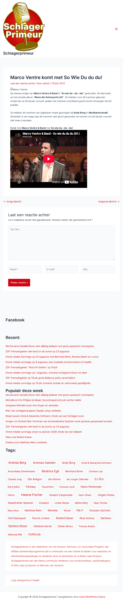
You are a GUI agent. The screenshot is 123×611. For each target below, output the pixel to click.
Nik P (80, 510)
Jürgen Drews (106, 495)
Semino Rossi (17, 526)
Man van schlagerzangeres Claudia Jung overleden (33, 410)
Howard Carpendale (61, 495)
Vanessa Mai (15, 534)
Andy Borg (68, 462)
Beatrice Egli (50, 471)
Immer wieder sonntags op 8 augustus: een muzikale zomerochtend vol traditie (48, 362)
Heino (11, 495)
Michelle (53, 510)
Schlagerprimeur (18, 53)
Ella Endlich (14, 486)
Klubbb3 (44, 503)
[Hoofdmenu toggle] (116, 29)
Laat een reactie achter (22, 83)
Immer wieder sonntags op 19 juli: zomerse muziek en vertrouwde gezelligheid (48, 383)
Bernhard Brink (74, 471)
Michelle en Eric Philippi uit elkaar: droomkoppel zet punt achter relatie (43, 400)
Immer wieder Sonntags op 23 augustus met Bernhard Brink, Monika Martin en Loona (52, 356)
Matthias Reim (33, 510)
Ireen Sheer (84, 495)
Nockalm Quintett (100, 510)
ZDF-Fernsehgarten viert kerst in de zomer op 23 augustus (38, 351)
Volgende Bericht (108, 201)
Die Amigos (35, 479)
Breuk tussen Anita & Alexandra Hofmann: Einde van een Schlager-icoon (45, 416)
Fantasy (31, 486)
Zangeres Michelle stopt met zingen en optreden (32, 405)
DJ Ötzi (99, 479)
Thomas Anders (87, 526)
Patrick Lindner (41, 518)
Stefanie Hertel (43, 526)
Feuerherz (48, 486)
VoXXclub (34, 534)
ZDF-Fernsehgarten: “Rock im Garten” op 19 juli (31, 367)
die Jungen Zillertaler (78, 479)
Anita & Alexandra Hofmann (96, 462)
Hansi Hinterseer (91, 486)
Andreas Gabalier (44, 462)
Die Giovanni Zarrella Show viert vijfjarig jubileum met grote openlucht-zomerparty (50, 346)
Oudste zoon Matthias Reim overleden (26, 442)
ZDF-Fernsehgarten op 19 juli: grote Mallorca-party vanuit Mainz (40, 377)
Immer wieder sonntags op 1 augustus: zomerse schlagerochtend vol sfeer (46, 372)
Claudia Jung (15, 479)
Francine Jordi (66, 486)
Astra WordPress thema (92, 596)
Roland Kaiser (64, 518)
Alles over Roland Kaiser (19, 437)
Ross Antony (87, 518)
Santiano (106, 518)
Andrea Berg (17, 462)
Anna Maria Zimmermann (21, 471)
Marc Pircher (100, 503)
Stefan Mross (65, 526)
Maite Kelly (81, 502)
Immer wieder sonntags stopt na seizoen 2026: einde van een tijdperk (44, 431)
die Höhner (54, 479)
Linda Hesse (62, 502)
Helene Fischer (32, 495)
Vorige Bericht (12, 201)
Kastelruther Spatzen (20, 502)
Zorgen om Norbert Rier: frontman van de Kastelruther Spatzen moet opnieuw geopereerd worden (59, 421)
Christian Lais (96, 471)
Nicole (67, 510)
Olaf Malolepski (17, 518)
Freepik (35, 580)
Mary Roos (13, 510)
